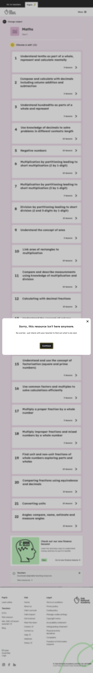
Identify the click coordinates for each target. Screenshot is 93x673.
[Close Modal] (87, 321)
